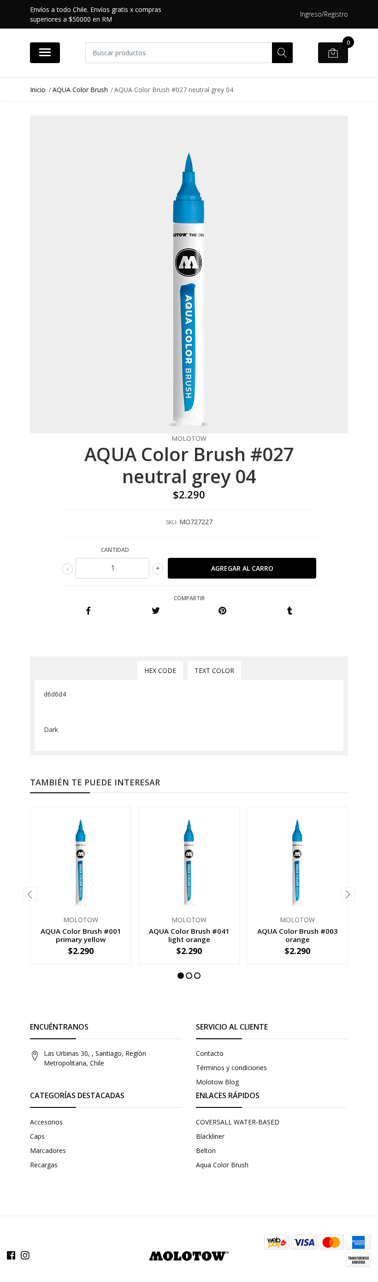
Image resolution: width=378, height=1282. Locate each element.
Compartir (189, 598)
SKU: (171, 522)
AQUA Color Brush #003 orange (297, 935)
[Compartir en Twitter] (155, 611)
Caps (37, 1136)
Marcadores (48, 1150)
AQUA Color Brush (80, 89)
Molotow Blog (217, 1081)
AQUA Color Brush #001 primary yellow (81, 935)
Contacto (210, 1053)
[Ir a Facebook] (11, 1255)
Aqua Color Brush (222, 1164)
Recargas (44, 1164)
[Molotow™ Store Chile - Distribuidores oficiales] (189, 1255)
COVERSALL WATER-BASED (237, 1122)
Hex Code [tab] (160, 670)
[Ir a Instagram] (25, 1255)
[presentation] (30, 894)
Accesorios (46, 1122)
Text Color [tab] (214, 670)
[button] (181, 975)
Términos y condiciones (231, 1067)
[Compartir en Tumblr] (289, 611)
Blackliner (210, 1136)
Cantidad (115, 550)
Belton (206, 1150)
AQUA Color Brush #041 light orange (189, 935)
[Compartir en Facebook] (88, 611)
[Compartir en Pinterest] (222, 611)
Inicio (38, 89)
